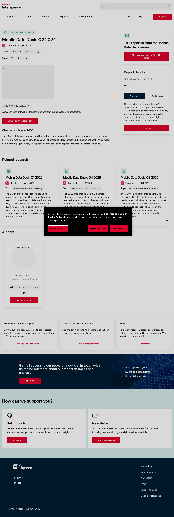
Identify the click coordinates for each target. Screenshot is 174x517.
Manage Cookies (57, 228)
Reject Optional (98, 228)
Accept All (119, 228)
